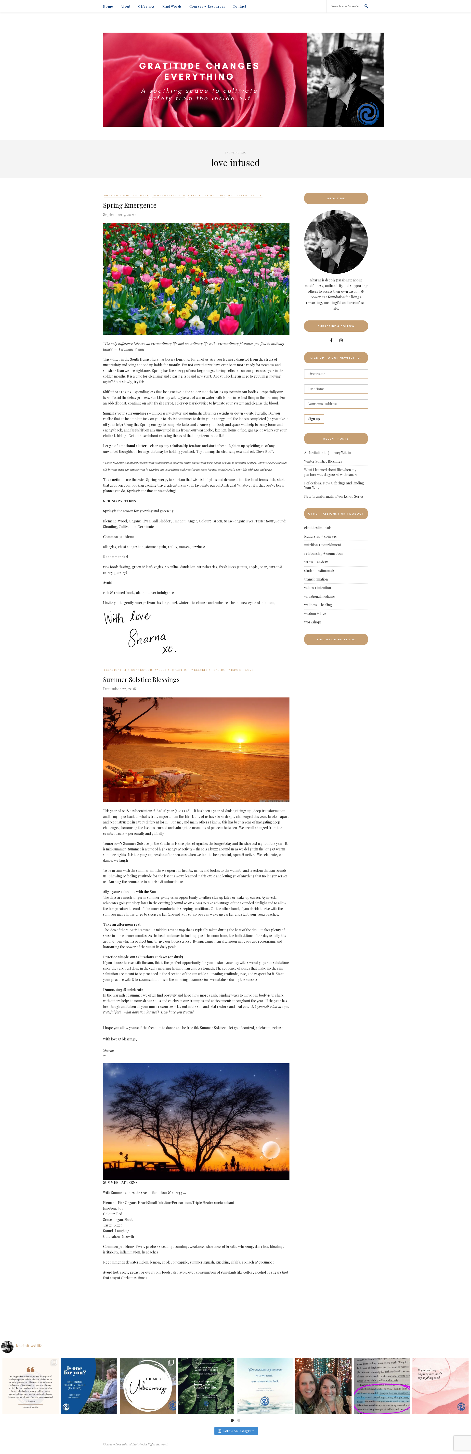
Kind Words (172, 6)
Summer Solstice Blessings (141, 679)
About (126, 6)
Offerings (146, 6)
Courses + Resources (207, 6)
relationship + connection (128, 669)
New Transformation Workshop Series (334, 496)
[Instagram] (54, 1409)
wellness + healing (245, 195)
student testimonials (319, 570)
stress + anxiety (316, 562)
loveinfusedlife (30, 1362)
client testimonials (317, 527)
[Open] (30, 1386)
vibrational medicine (206, 195)
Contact (239, 6)
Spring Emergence (130, 205)
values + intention (168, 195)
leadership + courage (320, 536)
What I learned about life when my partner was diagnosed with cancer (331, 472)
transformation (316, 579)
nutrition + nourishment (126, 195)
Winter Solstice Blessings (323, 461)
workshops (313, 622)
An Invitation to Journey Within (327, 452)
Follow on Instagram (238, 1431)
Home (108, 6)
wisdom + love (241, 669)
